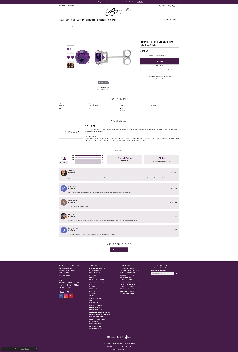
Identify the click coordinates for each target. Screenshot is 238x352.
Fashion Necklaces (161, 138)
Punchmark (122, 349)
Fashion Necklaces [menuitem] (96, 305)
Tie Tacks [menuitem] (92, 293)
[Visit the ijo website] (119, 337)
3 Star (72, 159)
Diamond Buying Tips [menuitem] (127, 273)
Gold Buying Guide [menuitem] (127, 293)
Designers (90, 20)
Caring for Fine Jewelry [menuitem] (129, 284)
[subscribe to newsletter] (176, 273)
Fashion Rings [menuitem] (94, 273)
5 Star (72, 155)
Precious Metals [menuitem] (126, 282)
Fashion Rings (113, 138)
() (102, 155)
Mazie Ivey (71, 171)
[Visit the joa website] (128, 337)
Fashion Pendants (125, 140)
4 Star (72, 157)
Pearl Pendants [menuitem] (95, 324)
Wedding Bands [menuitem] (95, 270)
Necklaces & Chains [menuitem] (96, 280)
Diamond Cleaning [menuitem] (127, 286)
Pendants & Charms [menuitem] (96, 282)
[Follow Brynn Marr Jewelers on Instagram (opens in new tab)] (66, 296)
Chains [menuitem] (91, 300)
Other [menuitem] (91, 296)
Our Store (101, 20)
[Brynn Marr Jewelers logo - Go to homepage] (119, 12)
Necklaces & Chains (136, 138)
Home (60, 26)
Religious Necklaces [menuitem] (97, 319)
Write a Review (119, 250)
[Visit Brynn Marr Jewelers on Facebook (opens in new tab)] (61, 296)
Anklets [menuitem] (92, 291)
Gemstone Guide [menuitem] (126, 280)
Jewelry (80, 20)
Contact (112, 20)
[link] (71, 6)
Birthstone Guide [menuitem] (126, 277)
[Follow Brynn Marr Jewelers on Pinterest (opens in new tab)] (71, 296)
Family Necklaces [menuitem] (95, 307)
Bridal (61, 20)
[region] (103, 57)
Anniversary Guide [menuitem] (127, 291)
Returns (170, 69)
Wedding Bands (103, 138)
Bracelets (121, 138)
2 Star (72, 161)
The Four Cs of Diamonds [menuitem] (129, 270)
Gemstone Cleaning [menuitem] (127, 289)
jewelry (64, 26)
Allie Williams (72, 200)
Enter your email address (158, 270)
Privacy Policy (106, 343)
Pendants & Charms (149, 138)
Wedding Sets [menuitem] (94, 321)
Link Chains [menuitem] (93, 303)
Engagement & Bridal (91, 138)
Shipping (150, 69)
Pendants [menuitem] (92, 286)
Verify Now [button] (140, 2)
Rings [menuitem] (91, 284)
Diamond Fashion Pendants (111, 140)
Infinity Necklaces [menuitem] (96, 310)
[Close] (236, 2)
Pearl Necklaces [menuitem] (95, 326)
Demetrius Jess (73, 228)
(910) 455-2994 (102, 89)
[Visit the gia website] (111, 337)
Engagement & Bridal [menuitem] (97, 268)
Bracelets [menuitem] (93, 275)
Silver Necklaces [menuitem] (95, 298)
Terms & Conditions (117, 343)
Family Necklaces (173, 138)
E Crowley (71, 214)
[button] (62, 6)
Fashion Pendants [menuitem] (96, 317)
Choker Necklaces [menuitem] (96, 328)
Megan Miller (72, 186)
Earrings (70, 26)
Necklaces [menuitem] (93, 289)
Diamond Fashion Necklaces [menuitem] (100, 312)
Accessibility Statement (129, 343)
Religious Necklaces (140, 140)
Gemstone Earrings (78, 26)
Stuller (121, 105)
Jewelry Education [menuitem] (127, 268)
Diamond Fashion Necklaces (93, 140)
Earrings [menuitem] (92, 277)
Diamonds (70, 20)
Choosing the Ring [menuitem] (127, 275)
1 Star (72, 163)
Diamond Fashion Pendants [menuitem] (99, 314)
